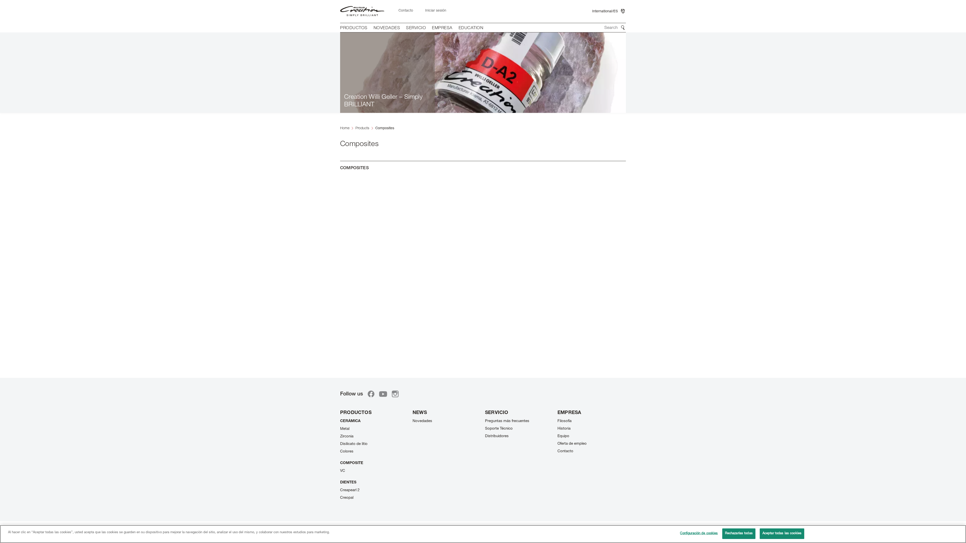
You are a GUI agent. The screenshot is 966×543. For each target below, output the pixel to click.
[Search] (623, 28)
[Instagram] (395, 394)
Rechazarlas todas (739, 533)
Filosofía (564, 421)
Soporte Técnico (499, 429)
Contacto (565, 451)
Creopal (346, 498)
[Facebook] (371, 394)
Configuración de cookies (699, 533)
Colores (346, 452)
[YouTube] (383, 394)
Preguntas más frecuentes (507, 421)
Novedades (422, 421)
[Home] (362, 11)
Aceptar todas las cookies (781, 533)
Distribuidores (497, 436)
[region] (483, 534)
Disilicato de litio (354, 444)
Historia (564, 429)
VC (342, 471)
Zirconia (346, 436)
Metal (344, 429)
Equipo (563, 436)
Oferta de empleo (572, 444)
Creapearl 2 (349, 490)
